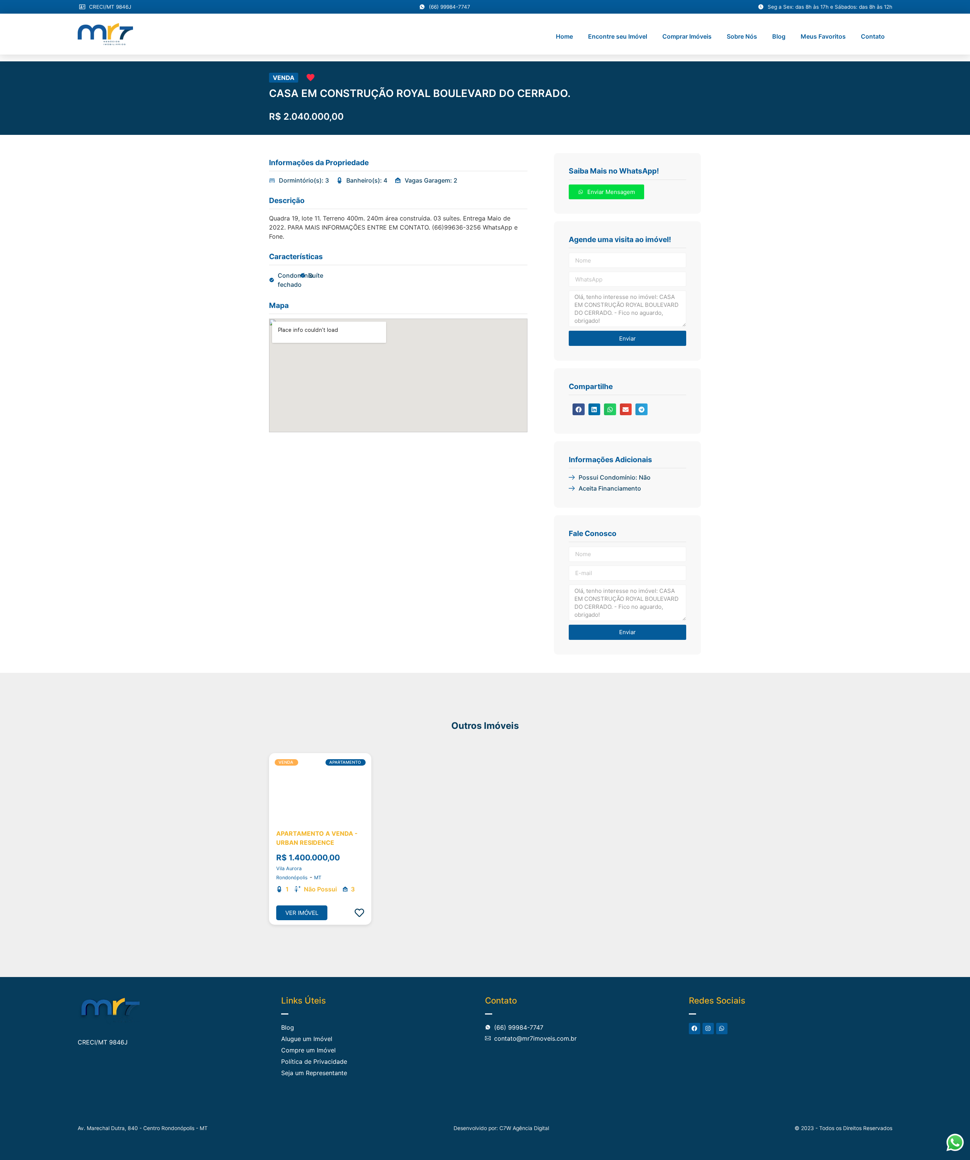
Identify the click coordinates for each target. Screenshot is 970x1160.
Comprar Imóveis (687, 36)
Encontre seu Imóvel (617, 36)
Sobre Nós (742, 36)
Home (564, 36)
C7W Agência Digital (524, 1128)
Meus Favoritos (823, 36)
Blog (778, 36)
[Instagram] (708, 1028)
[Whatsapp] (722, 1028)
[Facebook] (694, 1028)
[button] (579, 409)
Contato (873, 36)
